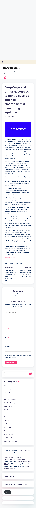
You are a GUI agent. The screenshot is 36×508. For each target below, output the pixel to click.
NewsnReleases (11, 68)
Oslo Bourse (7, 410)
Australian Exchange (10, 406)
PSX (5, 413)
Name (7, 329)
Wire (5, 430)
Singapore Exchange (10, 399)
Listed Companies (9, 389)
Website (7, 346)
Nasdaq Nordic (8, 427)
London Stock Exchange (11, 396)
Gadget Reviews (8, 437)
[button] (30, 374)
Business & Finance (9, 434)
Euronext (6, 420)
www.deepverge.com (10, 257)
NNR (7, 492)
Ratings (6, 417)
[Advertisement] (11, 11)
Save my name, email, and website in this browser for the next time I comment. (18, 356)
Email (7, 337)
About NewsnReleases (10, 441)
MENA (5, 424)
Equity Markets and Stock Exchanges (15, 484)
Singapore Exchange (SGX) (18, 459)
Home (5, 385)
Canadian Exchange (10, 403)
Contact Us (7, 392)
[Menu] (9, 77)
